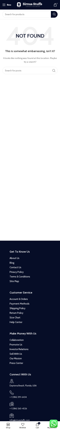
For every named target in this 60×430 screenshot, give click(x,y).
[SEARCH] (54, 14)
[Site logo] (30, 4)
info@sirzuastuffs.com (20, 420)
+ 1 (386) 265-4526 (18, 408)
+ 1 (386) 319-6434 (18, 397)
